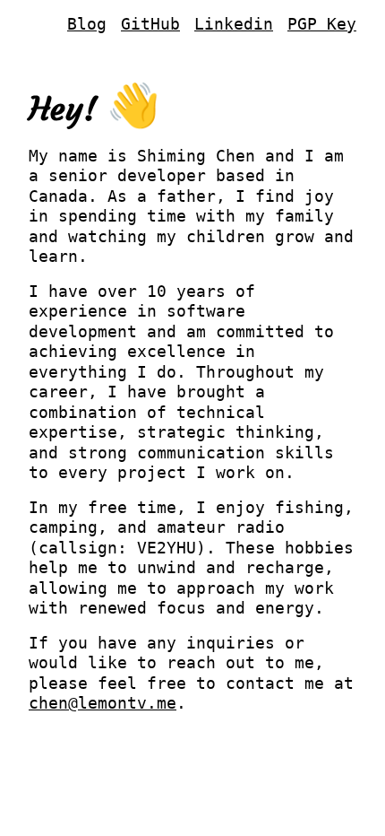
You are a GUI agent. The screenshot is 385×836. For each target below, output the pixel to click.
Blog (87, 23)
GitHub (150, 23)
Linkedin (233, 23)
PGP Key (321, 23)
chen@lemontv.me (102, 702)
